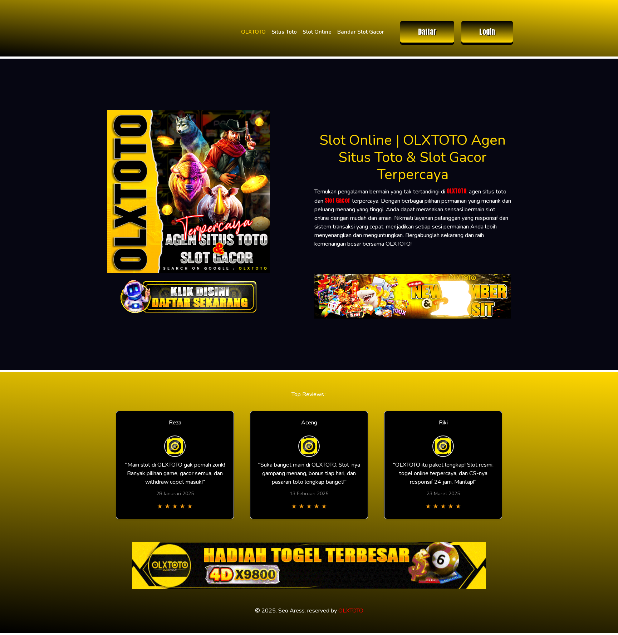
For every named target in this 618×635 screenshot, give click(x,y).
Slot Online (317, 31)
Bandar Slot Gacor (360, 31)
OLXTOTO (253, 31)
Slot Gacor (337, 200)
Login (487, 31)
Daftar (427, 31)
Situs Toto (284, 31)
